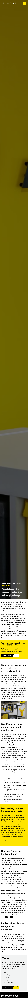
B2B (6, 917)
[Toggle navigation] (24, 3)
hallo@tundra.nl (6, 945)
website (17, 604)
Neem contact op (7, 655)
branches (21, 915)
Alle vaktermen (8, 987)
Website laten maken (14, 583)
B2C (11, 917)
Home (4, 583)
